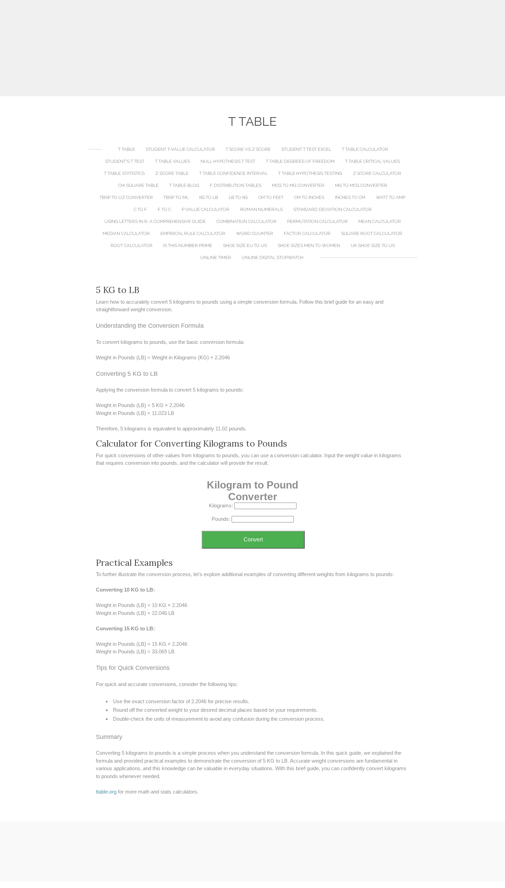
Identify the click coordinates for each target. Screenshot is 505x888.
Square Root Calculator (371, 233)
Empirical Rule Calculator (192, 233)
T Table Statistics (124, 173)
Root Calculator (132, 245)
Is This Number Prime (187, 245)
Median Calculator (126, 233)
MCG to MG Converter (298, 185)
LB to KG (238, 197)
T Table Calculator (365, 149)
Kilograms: (221, 505)
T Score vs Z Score (248, 149)
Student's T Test (124, 161)
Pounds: (221, 519)
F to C (164, 209)
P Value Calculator (205, 209)
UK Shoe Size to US (373, 245)
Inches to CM (350, 197)
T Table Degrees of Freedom (300, 161)
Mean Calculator (379, 221)
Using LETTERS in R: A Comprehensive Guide (155, 221)
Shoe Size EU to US (245, 245)
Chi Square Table (138, 185)
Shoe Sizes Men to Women (309, 245)
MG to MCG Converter (361, 185)
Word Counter (254, 233)
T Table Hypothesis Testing (310, 173)
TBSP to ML (176, 197)
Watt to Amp (390, 197)
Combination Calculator (246, 221)
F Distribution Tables (235, 185)
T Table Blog (184, 185)
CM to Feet (270, 197)
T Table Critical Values (372, 161)
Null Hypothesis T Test (228, 161)
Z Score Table (172, 173)
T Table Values (172, 161)
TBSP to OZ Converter (126, 197)
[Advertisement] (252, 48)
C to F (140, 209)
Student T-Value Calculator (180, 149)
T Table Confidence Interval (233, 173)
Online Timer (216, 257)
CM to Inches (309, 197)
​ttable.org (106, 792)
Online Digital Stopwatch (272, 257)
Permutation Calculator (317, 221)
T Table (126, 149)
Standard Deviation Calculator (332, 209)
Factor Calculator (307, 233)
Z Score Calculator (377, 173)
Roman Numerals (261, 209)
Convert (253, 539)
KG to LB (208, 197)
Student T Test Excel (306, 149)
